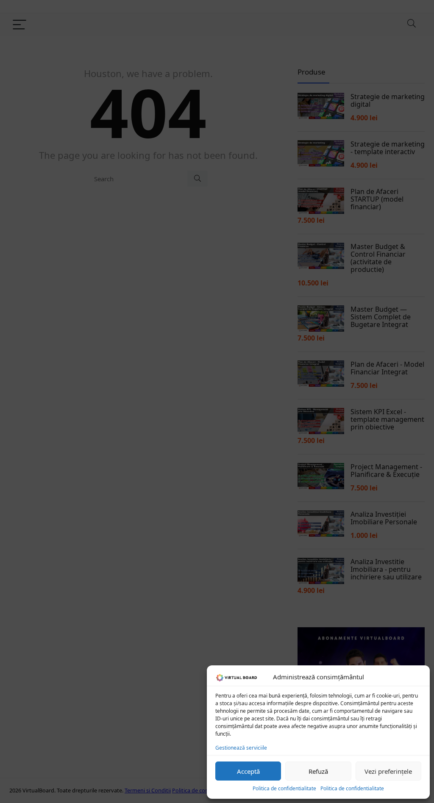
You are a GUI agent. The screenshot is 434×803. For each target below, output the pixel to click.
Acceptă (248, 771)
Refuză (318, 771)
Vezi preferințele (388, 771)
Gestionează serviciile (241, 747)
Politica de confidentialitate (284, 788)
